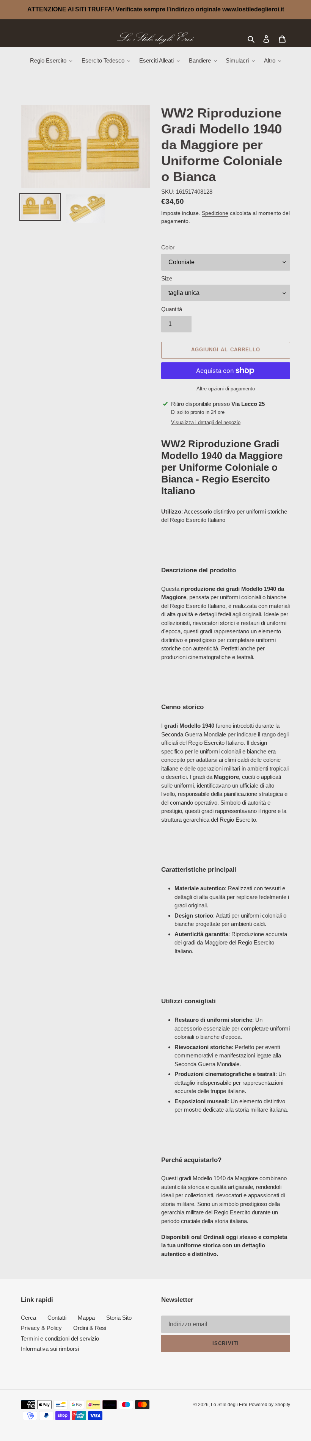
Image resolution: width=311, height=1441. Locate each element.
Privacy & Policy (41, 1328)
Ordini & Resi (89, 1328)
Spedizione (215, 213)
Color (167, 247)
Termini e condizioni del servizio (60, 1338)
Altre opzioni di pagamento (225, 389)
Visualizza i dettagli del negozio (205, 422)
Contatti (56, 1317)
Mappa (86, 1317)
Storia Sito (119, 1317)
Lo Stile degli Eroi (229, 1404)
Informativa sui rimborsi (50, 1348)
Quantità (171, 309)
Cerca (28, 1317)
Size (166, 278)
